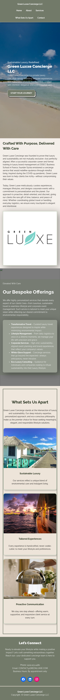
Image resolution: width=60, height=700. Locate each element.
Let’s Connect (30, 643)
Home (19, 10)
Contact (41, 18)
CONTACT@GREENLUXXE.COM (33, 668)
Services (40, 10)
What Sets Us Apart (24, 18)
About (29, 10)
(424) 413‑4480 (33, 665)
